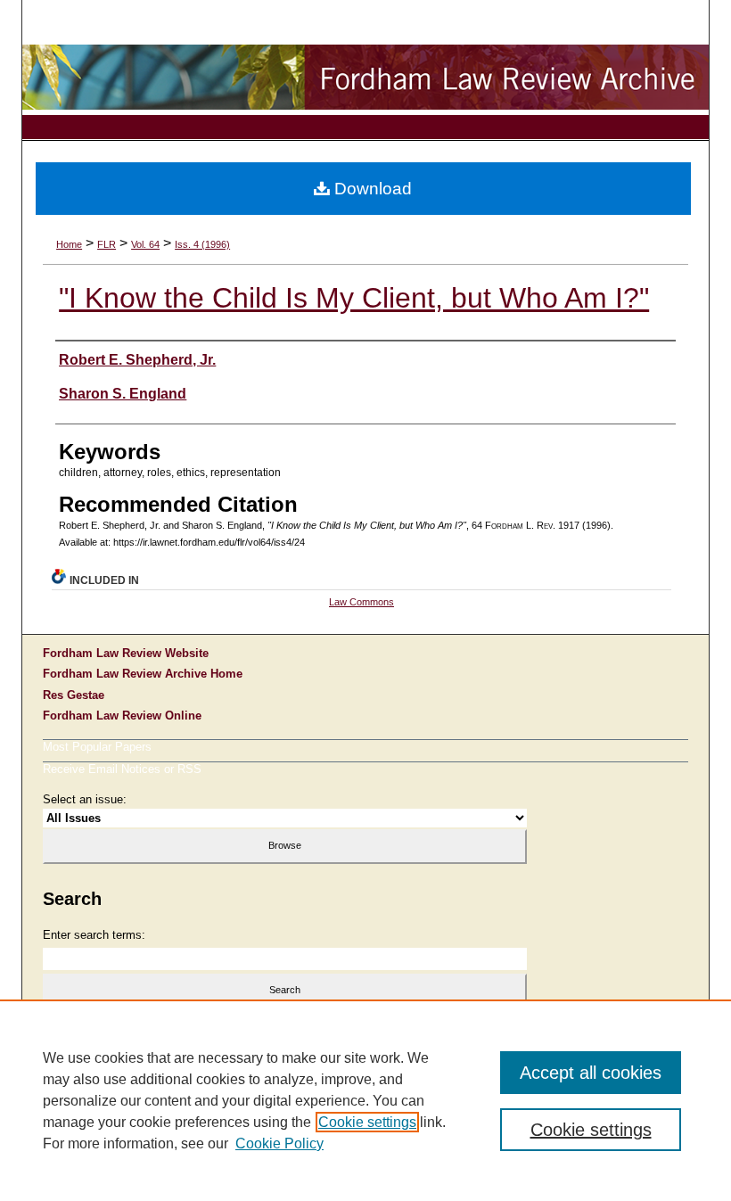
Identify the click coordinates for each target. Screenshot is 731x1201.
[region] (365, 1100)
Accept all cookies (590, 1072)
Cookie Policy (279, 1143)
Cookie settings (367, 1122)
